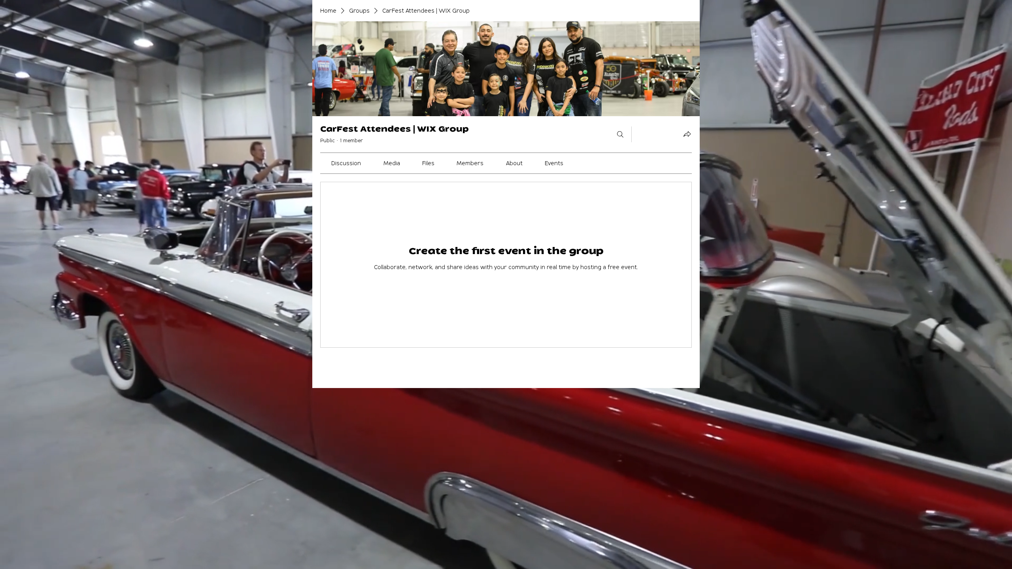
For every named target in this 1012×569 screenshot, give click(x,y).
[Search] (620, 134)
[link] (346, 163)
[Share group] (687, 134)
